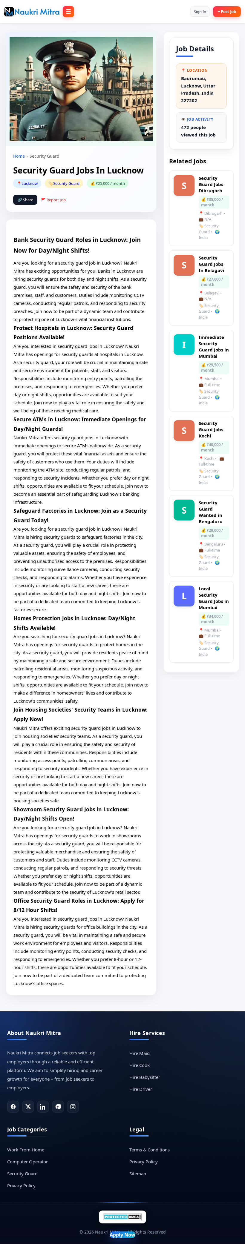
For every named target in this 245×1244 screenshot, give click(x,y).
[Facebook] (13, 1107)
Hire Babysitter (144, 1077)
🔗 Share (25, 199)
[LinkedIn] (43, 1107)
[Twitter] (28, 1107)
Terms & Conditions (149, 1150)
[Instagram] (73, 1107)
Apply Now (122, 1234)
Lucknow (30, 183)
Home (19, 156)
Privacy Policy (21, 1185)
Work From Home (25, 1150)
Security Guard (66, 183)
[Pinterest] (58, 1107)
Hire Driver (140, 1089)
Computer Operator (27, 1162)
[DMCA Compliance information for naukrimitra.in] (122, 1217)
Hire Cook (139, 1065)
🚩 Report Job (53, 199)
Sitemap (137, 1174)
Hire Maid (139, 1053)
